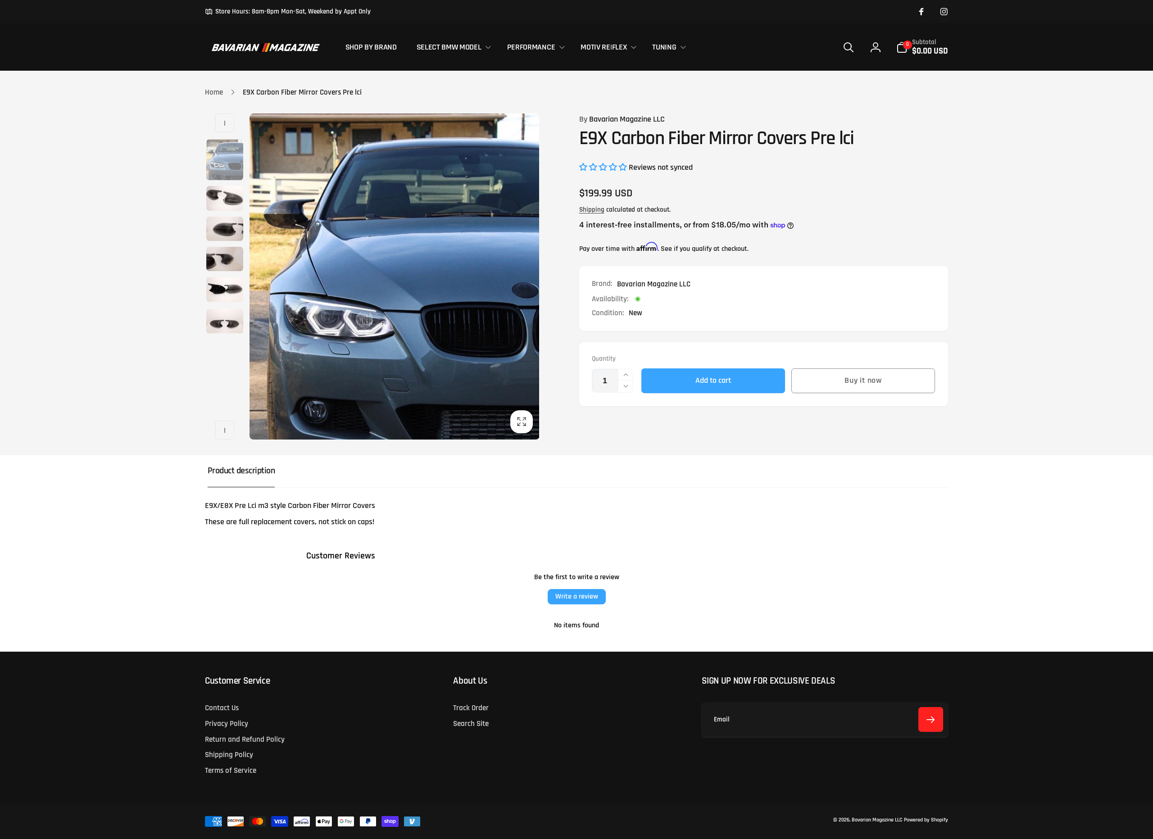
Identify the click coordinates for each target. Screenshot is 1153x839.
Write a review (576, 596)
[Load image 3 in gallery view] (224, 228)
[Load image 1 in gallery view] (224, 160)
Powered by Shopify (926, 819)
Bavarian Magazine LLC (622, 119)
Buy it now (863, 380)
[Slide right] (224, 430)
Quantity (604, 359)
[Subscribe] (930, 719)
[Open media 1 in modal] (395, 276)
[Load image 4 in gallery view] (224, 259)
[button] (452, 47)
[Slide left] (224, 122)
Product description (241, 470)
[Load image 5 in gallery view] (224, 289)
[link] (288, 11)
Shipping (591, 209)
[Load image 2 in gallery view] (224, 198)
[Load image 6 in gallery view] (224, 321)
